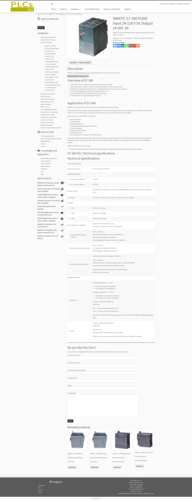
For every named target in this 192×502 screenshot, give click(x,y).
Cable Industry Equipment (48, 37)
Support (127, 9)
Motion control (44, 107)
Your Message (72, 393)
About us (40, 492)
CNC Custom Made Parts (47, 99)
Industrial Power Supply (47, 115)
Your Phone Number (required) (77, 370)
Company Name (72, 378)
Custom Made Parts (92, 9)
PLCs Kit (99, 498)
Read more (72, 467)
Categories (75, 9)
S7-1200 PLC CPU (49, 90)
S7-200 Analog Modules (51, 67)
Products (63, 9)
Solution (43, 146)
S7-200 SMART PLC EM (50, 82)
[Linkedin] (122, 45)
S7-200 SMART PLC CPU (51, 77)
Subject (70, 385)
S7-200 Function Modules (51, 72)
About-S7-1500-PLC (46, 164)
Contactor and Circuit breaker (49, 112)
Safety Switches (45, 96)
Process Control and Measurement (50, 128)
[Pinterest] (134, 45)
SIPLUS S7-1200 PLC (50, 46)
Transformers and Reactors (48, 117)
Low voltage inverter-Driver (48, 109)
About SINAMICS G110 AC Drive (49, 158)
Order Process (41, 485)
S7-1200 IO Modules (50, 87)
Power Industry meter (47, 102)
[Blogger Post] (130, 45)
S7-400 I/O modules (50, 74)
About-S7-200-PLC (46, 166)
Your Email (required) (74, 363)
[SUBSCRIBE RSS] (52, 4)
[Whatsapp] (126, 45)
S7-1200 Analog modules (51, 48)
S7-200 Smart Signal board (52, 85)
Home (53, 9)
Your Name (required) (74, 355)
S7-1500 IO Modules (50, 54)
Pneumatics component (47, 94)
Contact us (40, 490)
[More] (138, 45)
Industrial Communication (48, 40)
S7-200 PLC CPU (49, 56)
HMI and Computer (45, 104)
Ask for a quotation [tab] (84, 62)
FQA (42, 171)
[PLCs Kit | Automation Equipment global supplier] (22, 7)
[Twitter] (114, 45)
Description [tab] (73, 62)
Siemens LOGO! (49, 80)
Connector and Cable (46, 120)
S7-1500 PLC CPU (49, 51)
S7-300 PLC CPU (49, 59)
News (42, 174)
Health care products (46, 125)
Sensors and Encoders (47, 122)
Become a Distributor (112, 9)
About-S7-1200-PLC (46, 161)
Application (44, 169)
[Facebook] (118, 45)
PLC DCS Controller (46, 42)
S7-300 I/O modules (50, 64)
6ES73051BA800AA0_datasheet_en (78, 76)
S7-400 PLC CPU (49, 69)
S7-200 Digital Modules (51, 61)
